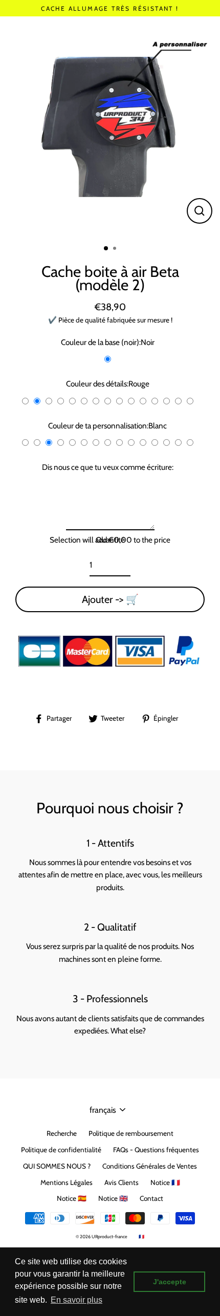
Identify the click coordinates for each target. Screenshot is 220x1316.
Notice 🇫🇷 (165, 1182)
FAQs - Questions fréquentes (156, 1150)
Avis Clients (121, 1182)
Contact (151, 1198)
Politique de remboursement (131, 1133)
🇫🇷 (141, 1236)
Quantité (110, 540)
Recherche (62, 1133)
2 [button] (115, 249)
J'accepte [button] (169, 1282)
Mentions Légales (66, 1182)
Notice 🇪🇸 (71, 1198)
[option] (110, 126)
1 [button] (106, 248)
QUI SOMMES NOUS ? (57, 1166)
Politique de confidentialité (61, 1150)
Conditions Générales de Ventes (149, 1166)
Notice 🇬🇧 (113, 1198)
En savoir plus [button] (76, 1300)
